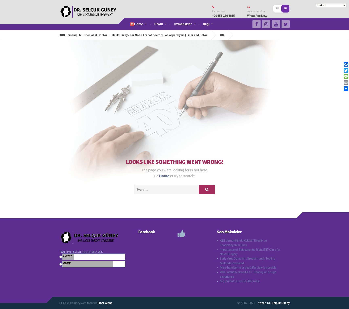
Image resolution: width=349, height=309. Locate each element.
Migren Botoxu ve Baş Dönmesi (240, 281)
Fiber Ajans (105, 303)
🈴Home (136, 24)
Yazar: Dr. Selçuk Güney (274, 303)
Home (164, 176)
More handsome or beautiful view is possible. (248, 267)
